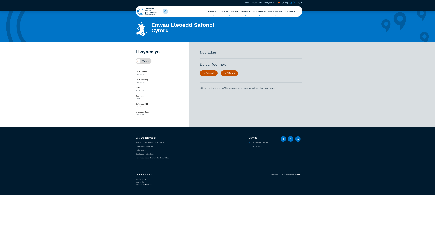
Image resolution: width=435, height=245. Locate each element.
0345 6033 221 (256, 146)
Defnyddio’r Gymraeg (229, 11)
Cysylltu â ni (257, 3)
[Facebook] (283, 139)
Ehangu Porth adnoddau (259, 15)
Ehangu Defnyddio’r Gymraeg (229, 15)
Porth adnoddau (259, 11)
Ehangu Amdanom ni (213, 15)
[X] (290, 139)
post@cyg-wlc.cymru (258, 142)
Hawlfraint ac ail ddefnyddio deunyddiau (152, 158)
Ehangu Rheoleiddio (245, 15)
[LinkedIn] (298, 139)
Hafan (246, 3)
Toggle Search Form (165, 11)
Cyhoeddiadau (290, 11)
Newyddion (269, 3)
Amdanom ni (213, 11)
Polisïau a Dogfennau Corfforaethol (150, 142)
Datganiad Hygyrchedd (145, 154)
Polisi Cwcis (140, 150)
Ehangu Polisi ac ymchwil (275, 15)
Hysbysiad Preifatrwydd (145, 146)
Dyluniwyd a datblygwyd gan (286, 174)
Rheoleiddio (245, 11)
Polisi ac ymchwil (275, 11)
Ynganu (142, 61)
